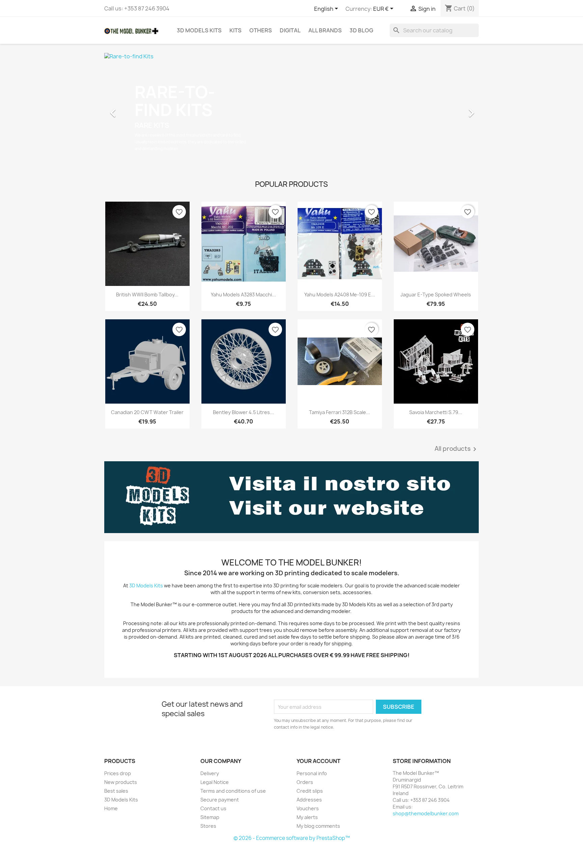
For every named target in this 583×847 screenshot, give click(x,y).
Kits (235, 30)
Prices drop (117, 773)
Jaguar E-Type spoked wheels (435, 294)
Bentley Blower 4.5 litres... (243, 412)
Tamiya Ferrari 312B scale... (339, 412)
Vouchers (308, 808)
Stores (208, 826)
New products (120, 782)
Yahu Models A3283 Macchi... (243, 294)
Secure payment (219, 799)
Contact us (213, 808)
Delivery (209, 773)
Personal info (312, 773)
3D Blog (361, 30)
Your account (318, 761)
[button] (132, 109)
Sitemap (209, 817)
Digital (290, 30)
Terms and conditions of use (233, 791)
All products (457, 449)
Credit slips (310, 791)
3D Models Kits (199, 30)
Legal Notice (214, 782)
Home (111, 808)
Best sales (116, 791)
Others (260, 30)
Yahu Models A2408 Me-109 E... (339, 294)
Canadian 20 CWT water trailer (147, 412)
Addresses (309, 799)
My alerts (307, 817)
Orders (305, 782)
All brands (325, 30)
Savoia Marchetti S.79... (435, 412)
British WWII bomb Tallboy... (147, 294)
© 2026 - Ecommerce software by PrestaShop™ (291, 838)
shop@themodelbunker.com (426, 813)
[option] (291, 109)
